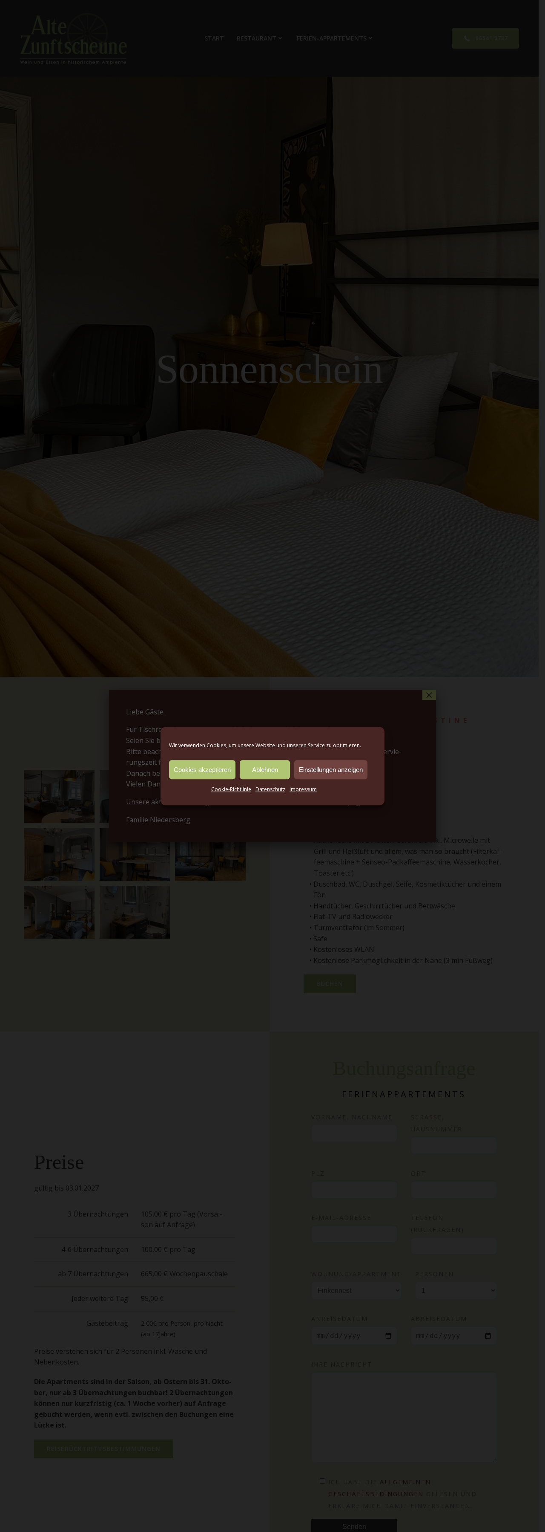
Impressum (303, 789)
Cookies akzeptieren (202, 769)
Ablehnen (265, 769)
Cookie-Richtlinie (231, 789)
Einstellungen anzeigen (331, 769)
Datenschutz (270, 789)
